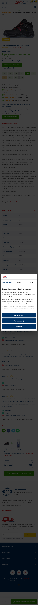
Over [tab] (31, 282)
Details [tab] (19, 282)
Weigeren (19, 326)
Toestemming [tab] (6, 282)
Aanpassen (18, 321)
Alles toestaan (19, 315)
